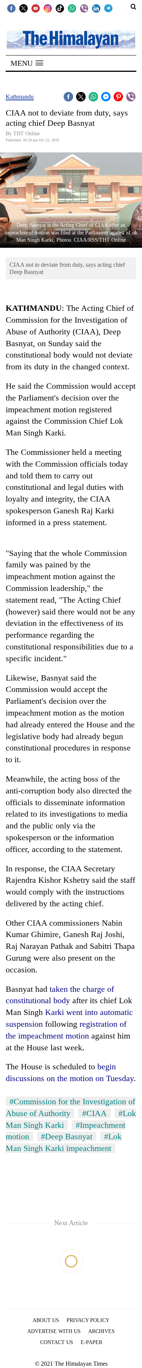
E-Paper (91, 1342)
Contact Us (56, 1342)
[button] (27, 63)
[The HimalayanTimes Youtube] (36, 8)
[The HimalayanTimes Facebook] (11, 8)
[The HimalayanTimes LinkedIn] (96, 8)
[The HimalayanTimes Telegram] (108, 8)
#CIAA (94, 1113)
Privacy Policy (88, 1320)
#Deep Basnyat (66, 1136)
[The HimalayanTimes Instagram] (48, 8)
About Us (46, 1320)
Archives (101, 1331)
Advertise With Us (54, 1331)
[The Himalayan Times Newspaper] (71, 39)
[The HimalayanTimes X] (23, 8)
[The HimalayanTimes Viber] (84, 8)
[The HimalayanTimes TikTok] (60, 8)
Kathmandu (20, 96)
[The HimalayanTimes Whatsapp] (72, 8)
